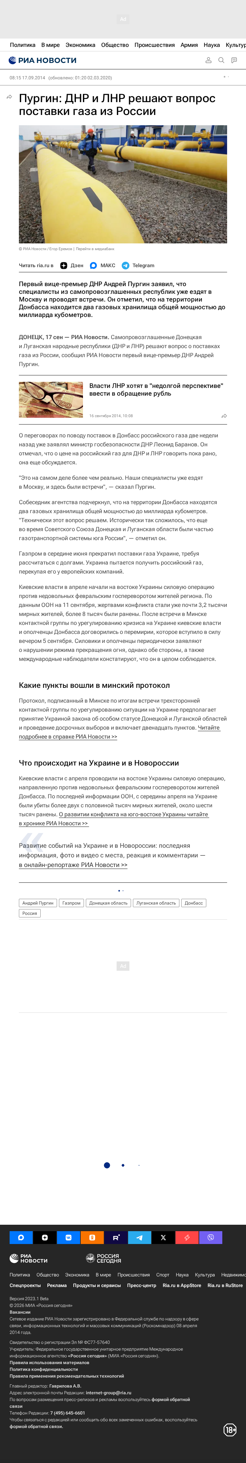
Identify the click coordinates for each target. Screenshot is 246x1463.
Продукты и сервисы (97, 1285)
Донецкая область (108, 903)
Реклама (57, 1285)
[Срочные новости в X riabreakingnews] (187, 1237)
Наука (182, 1275)
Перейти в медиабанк (95, 249)
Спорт (162, 1275)
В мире (103, 1275)
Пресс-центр (141, 1285)
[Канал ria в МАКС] (21, 1237)
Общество (48, 1275)
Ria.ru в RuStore (225, 1285)
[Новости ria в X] (163, 1237)
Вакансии (20, 1312)
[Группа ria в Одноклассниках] (92, 1237)
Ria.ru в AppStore (182, 1285)
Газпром (71, 903)
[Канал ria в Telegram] (139, 1237)
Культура (205, 1275)
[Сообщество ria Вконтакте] (68, 1237)
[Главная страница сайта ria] (41, 60)
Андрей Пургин (37, 903)
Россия (29, 913)
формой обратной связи (36, 1426)
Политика (20, 1275)
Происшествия (134, 1275)
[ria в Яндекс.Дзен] (44, 1237)
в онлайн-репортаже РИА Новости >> (73, 865)
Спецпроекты (25, 1285)
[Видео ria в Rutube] (115, 1237)
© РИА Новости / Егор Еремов (45, 249)
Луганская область (156, 903)
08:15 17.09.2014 (27, 77)
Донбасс (194, 903)
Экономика (77, 1275)
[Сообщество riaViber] (210, 1237)
